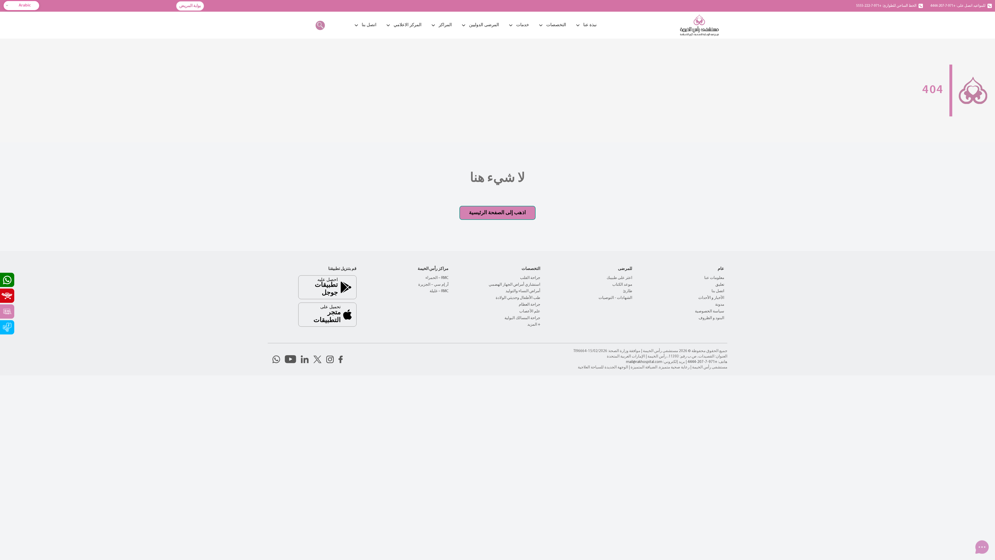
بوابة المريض (190, 6)
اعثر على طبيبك (619, 278)
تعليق (719, 285)
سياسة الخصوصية (709, 311)
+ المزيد (533, 325)
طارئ (627, 291)
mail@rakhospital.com (644, 362)
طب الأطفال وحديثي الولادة (518, 298)
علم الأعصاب (529, 311)
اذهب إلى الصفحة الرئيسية (497, 212)
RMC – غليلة (439, 291)
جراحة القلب (530, 278)
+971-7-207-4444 (702, 362)
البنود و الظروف (711, 318)
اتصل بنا (718, 291)
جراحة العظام (529, 305)
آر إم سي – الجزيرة (433, 285)
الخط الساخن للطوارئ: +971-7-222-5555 (886, 6)
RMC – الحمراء (437, 278)
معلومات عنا (714, 278)
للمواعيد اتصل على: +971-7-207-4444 (957, 6)
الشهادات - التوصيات (615, 298)
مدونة (719, 305)
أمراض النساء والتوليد (523, 291)
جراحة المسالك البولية (522, 318)
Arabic (25, 5)
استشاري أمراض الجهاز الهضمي (514, 285)
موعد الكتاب (622, 285)
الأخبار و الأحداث (711, 298)
